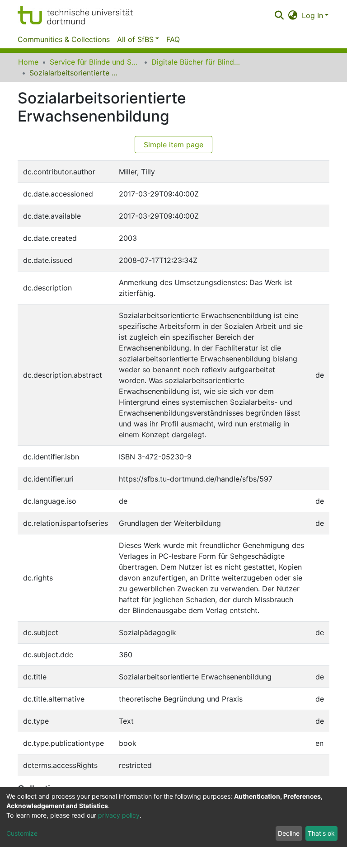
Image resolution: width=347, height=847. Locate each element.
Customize (22, 833)
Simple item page (173, 144)
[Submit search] (279, 15)
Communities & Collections (64, 39)
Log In (312, 15)
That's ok (321, 833)
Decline (289, 833)
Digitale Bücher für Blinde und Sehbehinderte (196, 61)
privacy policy (119, 815)
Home (28, 61)
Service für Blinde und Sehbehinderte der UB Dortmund (95, 61)
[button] (293, 15)
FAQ (173, 39)
